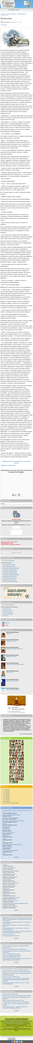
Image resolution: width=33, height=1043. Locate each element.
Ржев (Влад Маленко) (8, 975)
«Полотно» (9, 633)
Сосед (4, 838)
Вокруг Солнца (6, 826)
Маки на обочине (7, 947)
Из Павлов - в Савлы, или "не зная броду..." (13, 820)
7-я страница (6, 799)
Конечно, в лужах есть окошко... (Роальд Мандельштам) (17, 971)
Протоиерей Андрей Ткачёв (9, 576)
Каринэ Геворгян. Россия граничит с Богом (13, 1000)
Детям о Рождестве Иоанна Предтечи (12, 844)
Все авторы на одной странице (11, 802)
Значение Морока (7, 879)
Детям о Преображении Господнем (11, 814)
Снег (4, 853)
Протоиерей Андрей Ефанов (10, 571)
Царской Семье (6, 829)
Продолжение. (6, 891)
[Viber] (19, 1042)
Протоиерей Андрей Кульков (10, 569)
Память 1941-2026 (7, 847)
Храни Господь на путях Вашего (11, 882)
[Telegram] (17, 1042)
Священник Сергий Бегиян (9, 579)
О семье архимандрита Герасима (11, 897)
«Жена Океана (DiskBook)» (13, 689)
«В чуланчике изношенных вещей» (15, 664)
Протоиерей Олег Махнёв (9, 566)
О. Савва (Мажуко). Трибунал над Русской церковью (16, 1002)
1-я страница (6, 789)
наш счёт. (16, 523)
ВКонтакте (7, 622)
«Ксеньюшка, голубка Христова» (14, 648)
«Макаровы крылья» (11, 656)
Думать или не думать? (9, 934)
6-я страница (6, 797)
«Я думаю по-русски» (11, 641)
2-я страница (6, 791)
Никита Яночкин (7, 608)
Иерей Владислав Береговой (10, 581)
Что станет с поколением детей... (11, 817)
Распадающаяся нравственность (11, 935)
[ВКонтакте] (12, 1042)
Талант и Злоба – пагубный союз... (11, 976)
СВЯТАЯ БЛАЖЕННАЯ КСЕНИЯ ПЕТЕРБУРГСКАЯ (15, 903)
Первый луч (6, 835)
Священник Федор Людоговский (11, 568)
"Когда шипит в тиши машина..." (11, 850)
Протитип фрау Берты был (9, 885)
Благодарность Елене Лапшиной (11, 870)
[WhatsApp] (22, 1042)
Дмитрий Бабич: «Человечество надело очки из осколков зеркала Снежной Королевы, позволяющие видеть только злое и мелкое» (17, 919)
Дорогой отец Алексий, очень (10, 876)
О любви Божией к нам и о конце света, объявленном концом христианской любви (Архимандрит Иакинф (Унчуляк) (16, 979)
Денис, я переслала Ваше (9, 867)
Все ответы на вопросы (9, 560)
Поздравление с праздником (10, 906)
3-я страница (6, 792)
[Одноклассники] (15, 1042)
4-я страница (6, 794)
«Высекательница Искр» (12, 680)
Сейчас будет (6, 888)
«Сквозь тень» (9, 672)
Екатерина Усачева (7, 610)
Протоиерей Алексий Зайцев (10, 573)
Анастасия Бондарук (8, 614)
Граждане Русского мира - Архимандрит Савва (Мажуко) (17, 995)
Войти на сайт (16, 552)
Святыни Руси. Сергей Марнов (10, 994)
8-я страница (6, 801)
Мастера (5, 823)
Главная (3, 13)
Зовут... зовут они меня (8, 832)
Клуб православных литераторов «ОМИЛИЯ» (17, 1022)
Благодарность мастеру (9, 873)
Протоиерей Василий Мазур (10, 578)
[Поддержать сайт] (16, 496)
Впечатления (6, 894)
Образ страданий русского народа (11, 953)
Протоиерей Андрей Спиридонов (11, 574)
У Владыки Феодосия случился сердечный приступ (16, 945)
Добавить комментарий (8, 465)
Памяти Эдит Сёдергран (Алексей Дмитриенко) (14, 949)
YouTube (7, 625)
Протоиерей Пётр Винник (9, 564)
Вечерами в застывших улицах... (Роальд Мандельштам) (17, 973)
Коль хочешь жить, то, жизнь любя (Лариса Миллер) (16, 970)
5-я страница (6, 796)
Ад (3, 841)
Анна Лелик (5, 615)
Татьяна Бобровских (8, 612)
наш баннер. (28, 524)
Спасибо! (5, 864)
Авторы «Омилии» (11, 13)
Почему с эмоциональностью (10, 900)
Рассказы (4, 25)
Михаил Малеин (22, 13)
